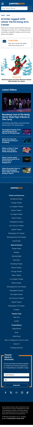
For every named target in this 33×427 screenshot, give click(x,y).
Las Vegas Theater (16, 214)
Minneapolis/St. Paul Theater (16, 237)
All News (16, 310)
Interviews (16, 260)
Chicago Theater (16, 203)
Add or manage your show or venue (17, 340)
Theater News (16, 77)
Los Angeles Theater (16, 207)
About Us (16, 344)
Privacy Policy (11, 418)
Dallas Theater (16, 275)
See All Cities (16, 241)
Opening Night (16, 256)
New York (16, 317)
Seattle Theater (16, 229)
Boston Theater (16, 210)
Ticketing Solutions (16, 348)
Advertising (16, 336)
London (16, 321)
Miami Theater (16, 218)
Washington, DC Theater (16, 233)
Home (3, 15)
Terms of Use (20, 418)
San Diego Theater (16, 294)
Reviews (16, 252)
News (8, 15)
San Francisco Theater (16, 226)
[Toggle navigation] (1, 3)
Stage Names (16, 329)
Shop (16, 332)
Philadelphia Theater (16, 222)
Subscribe (16, 385)
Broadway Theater (16, 199)
